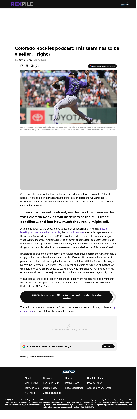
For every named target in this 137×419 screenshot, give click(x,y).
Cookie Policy (50, 387)
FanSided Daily (51, 383)
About (28, 378)
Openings (48, 378)
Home (23, 356)
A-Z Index (30, 392)
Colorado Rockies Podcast (41, 356)
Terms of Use (32, 387)
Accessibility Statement (99, 387)
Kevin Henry (25, 60)
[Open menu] (7, 4)
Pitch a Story (72, 383)
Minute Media (17, 400)
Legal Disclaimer (74, 387)
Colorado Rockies (75, 232)
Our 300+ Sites (95, 378)
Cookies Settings (52, 392)
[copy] (37, 66)
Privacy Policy (94, 383)
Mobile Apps (31, 383)
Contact (69, 378)
